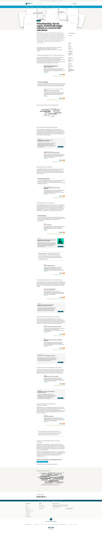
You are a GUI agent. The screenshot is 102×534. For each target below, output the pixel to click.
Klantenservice (28, 503)
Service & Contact (70, 524)
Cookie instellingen (54, 524)
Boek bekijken (45, 72)
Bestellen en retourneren (29, 510)
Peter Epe (44, 215)
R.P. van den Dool (45, 178)
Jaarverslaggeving (41, 253)
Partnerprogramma (28, 516)
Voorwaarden (27, 508)
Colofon (42, 524)
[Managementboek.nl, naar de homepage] (29, 4)
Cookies (50, 524)
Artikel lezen (60, 146)
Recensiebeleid (28, 515)
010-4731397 (74, 6)
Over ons (27, 505)
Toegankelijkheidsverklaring (62, 524)
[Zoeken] (58, 3)
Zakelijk (40, 503)
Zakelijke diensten (41, 505)
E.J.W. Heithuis (45, 82)
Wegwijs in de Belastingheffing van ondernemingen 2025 (71, 70)
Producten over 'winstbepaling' (42, 461)
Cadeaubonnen (41, 508)
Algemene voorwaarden (37, 524)
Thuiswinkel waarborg (29, 524)
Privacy (46, 524)
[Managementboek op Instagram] (53, 527)
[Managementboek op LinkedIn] (49, 527)
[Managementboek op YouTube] (51, 527)
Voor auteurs (27, 513)
